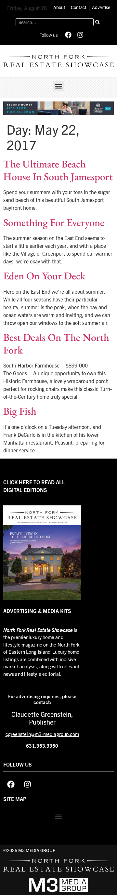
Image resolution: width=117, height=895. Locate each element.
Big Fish (19, 411)
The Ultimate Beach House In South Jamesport (58, 170)
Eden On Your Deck (44, 276)
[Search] (97, 22)
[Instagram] (80, 35)
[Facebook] (68, 35)
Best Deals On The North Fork (56, 343)
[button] (58, 86)
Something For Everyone (53, 222)
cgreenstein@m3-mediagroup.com (42, 734)
